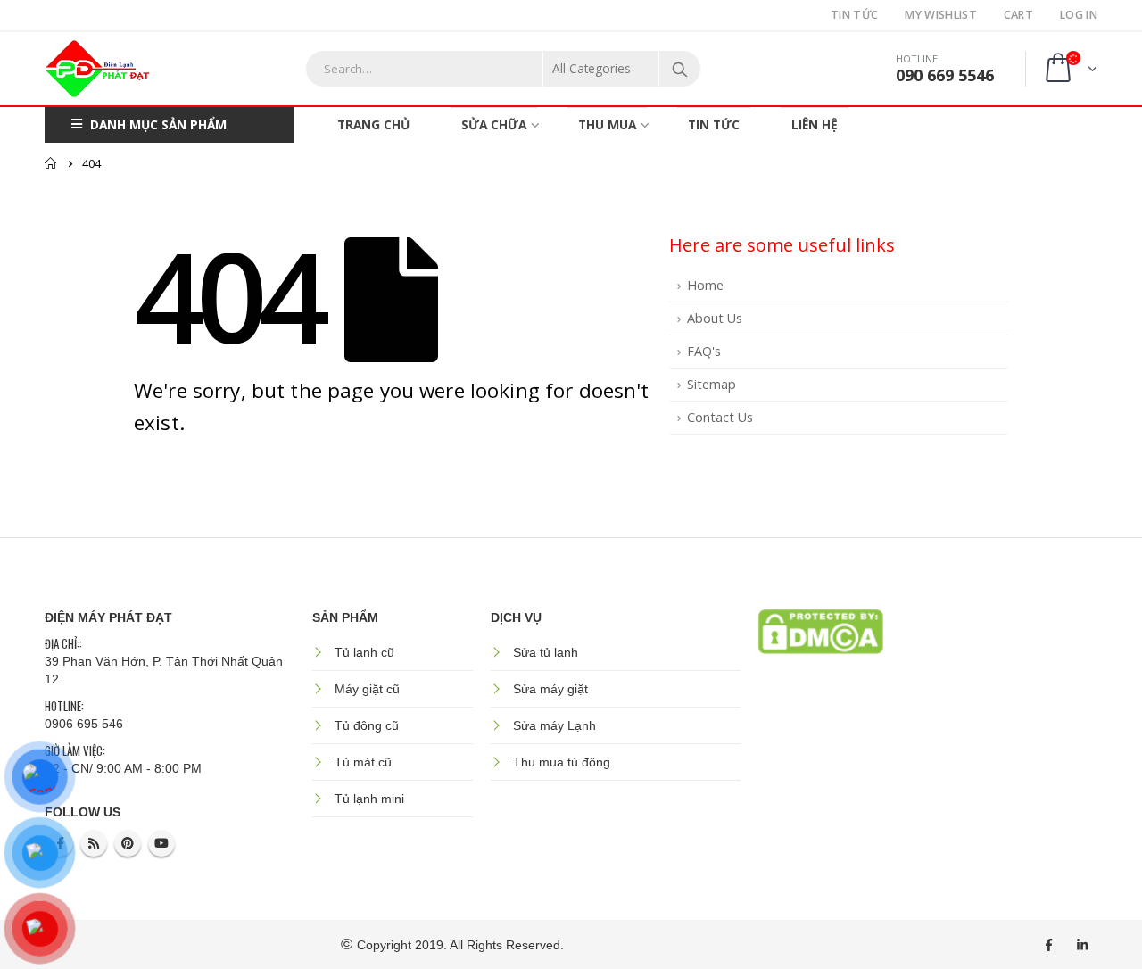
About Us (714, 318)
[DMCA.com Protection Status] (820, 630)
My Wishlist (940, 14)
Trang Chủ (373, 124)
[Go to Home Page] (51, 163)
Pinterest (127, 843)
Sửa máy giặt (550, 689)
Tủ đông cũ (367, 725)
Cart (1018, 14)
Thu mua (607, 124)
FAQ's (704, 351)
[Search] (679, 69)
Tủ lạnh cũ (364, 652)
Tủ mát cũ (363, 762)
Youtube (161, 843)
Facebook (1048, 945)
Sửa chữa (493, 124)
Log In (1078, 14)
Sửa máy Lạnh (554, 725)
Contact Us (720, 417)
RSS (93, 843)
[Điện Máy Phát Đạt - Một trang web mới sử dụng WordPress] (98, 68)
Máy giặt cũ (367, 689)
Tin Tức (854, 14)
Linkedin (1082, 945)
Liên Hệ (814, 124)
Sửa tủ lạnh (545, 652)
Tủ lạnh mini (369, 798)
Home (705, 285)
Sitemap (711, 384)
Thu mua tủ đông (561, 762)
